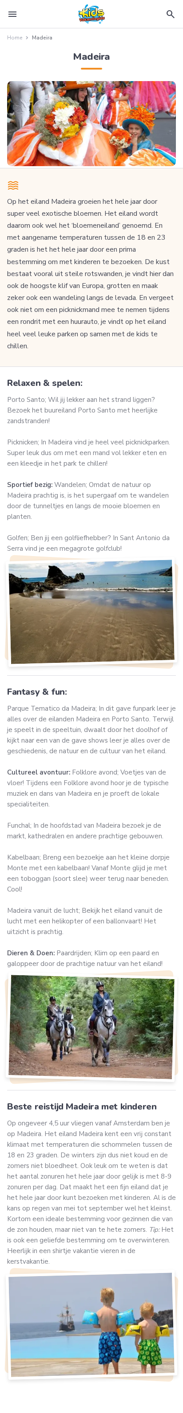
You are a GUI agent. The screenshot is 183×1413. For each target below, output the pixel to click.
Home (14, 37)
